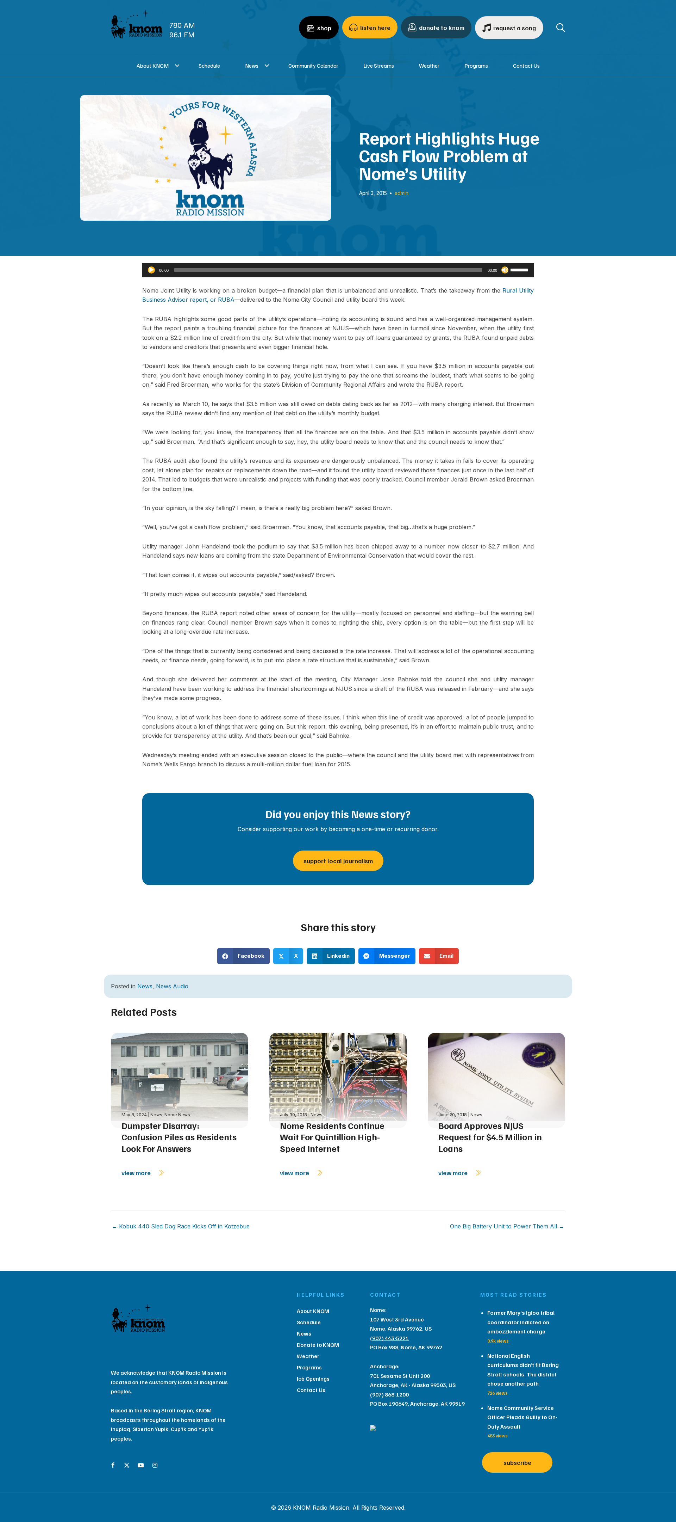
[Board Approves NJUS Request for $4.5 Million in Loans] (496, 1080)
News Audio (172, 986)
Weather (429, 65)
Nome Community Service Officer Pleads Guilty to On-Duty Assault (522, 1417)
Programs (476, 65)
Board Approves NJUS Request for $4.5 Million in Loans (490, 1137)
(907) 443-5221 (389, 1338)
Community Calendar (313, 65)
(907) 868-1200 (389, 1394)
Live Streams (378, 65)
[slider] (520, 269)
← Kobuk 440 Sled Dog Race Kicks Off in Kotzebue (181, 1226)
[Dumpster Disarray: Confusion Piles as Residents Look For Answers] (179, 1080)
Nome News (177, 1114)
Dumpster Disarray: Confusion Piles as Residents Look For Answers (179, 1137)
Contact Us (526, 65)
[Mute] (504, 270)
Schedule (209, 65)
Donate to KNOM (318, 1344)
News (251, 65)
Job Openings (313, 1378)
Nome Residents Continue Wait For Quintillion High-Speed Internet (332, 1137)
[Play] (151, 270)
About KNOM (153, 65)
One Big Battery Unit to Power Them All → (507, 1226)
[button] (177, 65)
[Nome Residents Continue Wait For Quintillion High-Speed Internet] (338, 1080)
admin (401, 193)
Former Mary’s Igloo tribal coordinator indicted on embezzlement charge (521, 1322)
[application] (338, 270)
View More (136, 1173)
